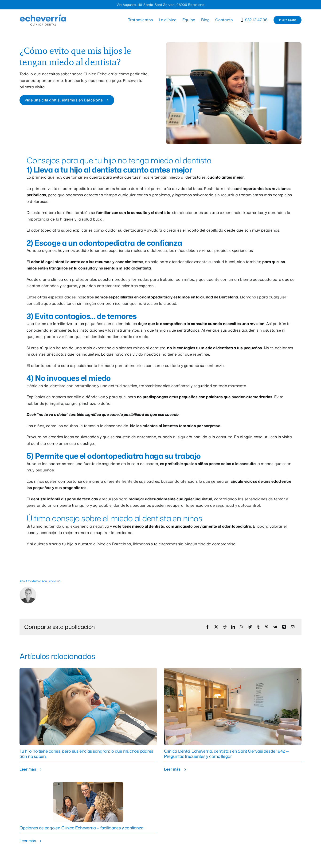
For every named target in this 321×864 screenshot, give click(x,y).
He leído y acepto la (195, 464)
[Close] (246, 387)
